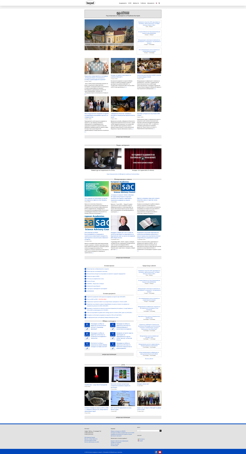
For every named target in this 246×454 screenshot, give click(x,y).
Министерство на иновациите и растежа (97, 271)
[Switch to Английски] (156, 3)
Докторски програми (116, 435)
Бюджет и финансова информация (119, 441)
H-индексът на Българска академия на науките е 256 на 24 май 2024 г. (104, 315)
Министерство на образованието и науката (98, 269)
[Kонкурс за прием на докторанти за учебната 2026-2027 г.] (123, 65)
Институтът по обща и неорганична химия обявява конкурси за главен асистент (99, 344)
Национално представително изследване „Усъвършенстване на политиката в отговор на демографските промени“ (96, 77)
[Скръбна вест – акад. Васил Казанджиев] (97, 375)
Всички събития (149, 358)
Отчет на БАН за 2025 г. (92, 299)
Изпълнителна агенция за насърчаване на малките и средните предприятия (106, 273)
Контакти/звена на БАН (90, 440)
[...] (85, 94)
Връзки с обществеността (91, 439)
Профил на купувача (116, 442)
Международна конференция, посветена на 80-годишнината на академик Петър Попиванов (149, 308)
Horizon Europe (91, 281)
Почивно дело (114, 445)
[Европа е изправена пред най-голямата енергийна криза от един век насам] (149, 188)
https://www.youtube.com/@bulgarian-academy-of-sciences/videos (123, 174)
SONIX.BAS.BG (90, 291)
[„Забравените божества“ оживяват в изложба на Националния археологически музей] (123, 104)
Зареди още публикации (123, 137)
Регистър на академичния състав (95, 278)
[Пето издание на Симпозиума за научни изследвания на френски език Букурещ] (97, 188)
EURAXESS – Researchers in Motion (95, 283)
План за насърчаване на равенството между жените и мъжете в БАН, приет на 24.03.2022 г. (109, 312)
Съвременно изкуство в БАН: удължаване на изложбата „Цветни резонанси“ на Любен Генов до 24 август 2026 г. (149, 23)
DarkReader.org (112, 452)
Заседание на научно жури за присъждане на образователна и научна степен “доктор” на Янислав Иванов (124, 336)
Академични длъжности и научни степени (121, 434)
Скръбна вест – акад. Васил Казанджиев (96, 385)
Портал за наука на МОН (93, 276)
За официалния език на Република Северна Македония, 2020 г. (103, 317)
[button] (159, 3)
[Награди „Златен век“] (149, 374)
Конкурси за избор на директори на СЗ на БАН (122, 432)
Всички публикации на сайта (92, 442)
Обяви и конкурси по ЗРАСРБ (118, 431)
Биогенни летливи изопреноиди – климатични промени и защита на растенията (120, 385)
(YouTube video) (102, 299)
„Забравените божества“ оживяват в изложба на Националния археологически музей (123, 115)
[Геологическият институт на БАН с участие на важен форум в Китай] (149, 65)
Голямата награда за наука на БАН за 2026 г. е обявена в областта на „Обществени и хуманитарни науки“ (96, 409)
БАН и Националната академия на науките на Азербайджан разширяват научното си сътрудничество (97, 115)
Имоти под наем (115, 444)
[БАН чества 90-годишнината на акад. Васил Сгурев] (123, 398)
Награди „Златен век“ (143, 384)
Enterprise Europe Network (93, 286)
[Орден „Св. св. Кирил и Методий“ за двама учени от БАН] (149, 398)
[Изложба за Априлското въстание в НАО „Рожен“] (149, 104)
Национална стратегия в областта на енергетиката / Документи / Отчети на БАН (107, 301)
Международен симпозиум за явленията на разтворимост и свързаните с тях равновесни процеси (149, 41)
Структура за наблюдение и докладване (97, 288)
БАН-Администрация (90, 437)
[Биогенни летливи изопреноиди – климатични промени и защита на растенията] (123, 374)
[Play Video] (103, 158)
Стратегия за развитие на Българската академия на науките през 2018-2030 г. (106, 296)
